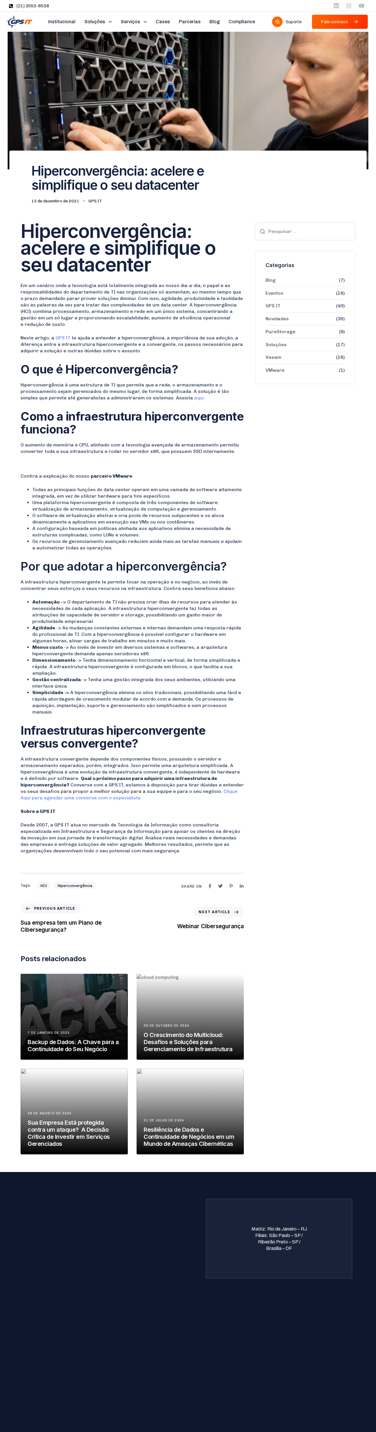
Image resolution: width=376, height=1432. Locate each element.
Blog (214, 21)
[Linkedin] (336, 6)
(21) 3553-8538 (32, 6)
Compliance (242, 21)
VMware (275, 370)
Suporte (144, 1342)
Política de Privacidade (159, 1333)
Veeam (273, 357)
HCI (44, 885)
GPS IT (95, 201)
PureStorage (281, 331)
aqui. (199, 398)
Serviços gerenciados (48, 1351)
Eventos (274, 293)
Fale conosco (149, 1370)
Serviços (130, 21)
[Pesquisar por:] (305, 231)
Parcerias (190, 21)
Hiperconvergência (75, 885)
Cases (163, 21)
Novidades (277, 318)
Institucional (61, 21)
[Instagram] (349, 6)
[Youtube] (361, 6)
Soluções (94, 21)
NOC (31, 1361)
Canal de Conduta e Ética (161, 1380)
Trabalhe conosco (154, 1361)
